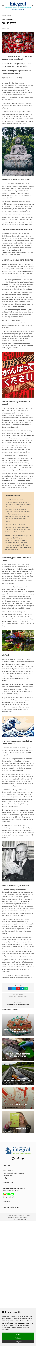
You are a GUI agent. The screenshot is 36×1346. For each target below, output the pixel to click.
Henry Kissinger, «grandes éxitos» (18, 1004)
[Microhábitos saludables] (18, 1122)
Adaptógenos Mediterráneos (18, 997)
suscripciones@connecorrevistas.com (14, 1188)
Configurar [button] (18, 1342)
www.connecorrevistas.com (11, 1190)
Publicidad (11, 1217)
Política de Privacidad (24, 1215)
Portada (4, 15)
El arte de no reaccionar (18, 1105)
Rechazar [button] (18, 1338)
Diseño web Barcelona (21, 1217)
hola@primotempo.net (9, 1178)
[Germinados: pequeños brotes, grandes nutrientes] (18, 1049)
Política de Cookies (11, 1215)
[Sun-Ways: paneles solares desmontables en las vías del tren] (18, 1073)
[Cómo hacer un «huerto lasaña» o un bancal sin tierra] (18, 1025)
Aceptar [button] (18, 1334)
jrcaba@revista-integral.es (11, 1207)
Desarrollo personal (7, 19)
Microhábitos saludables (18, 1129)
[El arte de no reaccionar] (18, 1098)
